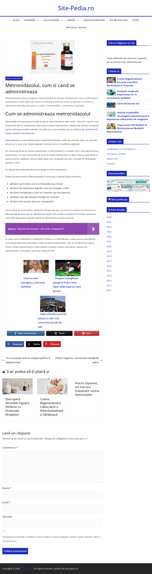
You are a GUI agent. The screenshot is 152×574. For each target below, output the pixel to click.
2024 (109, 226)
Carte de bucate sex (128, 103)
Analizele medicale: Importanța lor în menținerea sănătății (123, 94)
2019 (109, 251)
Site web (7, 516)
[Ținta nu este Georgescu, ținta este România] (36, 268)
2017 (109, 261)
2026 (109, 217)
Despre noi (112, 158)
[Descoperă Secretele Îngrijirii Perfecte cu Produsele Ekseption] (17, 380)
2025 (109, 222)
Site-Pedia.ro (76, 8)
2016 (109, 266)
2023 (109, 231)
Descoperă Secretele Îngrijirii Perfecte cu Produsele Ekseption (17, 407)
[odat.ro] (128, 185)
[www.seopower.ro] (128, 180)
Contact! (111, 163)
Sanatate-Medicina (94, 20)
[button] (37, 20)
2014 (109, 275)
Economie (29, 20)
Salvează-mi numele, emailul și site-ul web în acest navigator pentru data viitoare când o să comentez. (51, 539)
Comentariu (10, 447)
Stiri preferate (119, 199)
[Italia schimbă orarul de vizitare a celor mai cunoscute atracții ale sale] (53, 304)
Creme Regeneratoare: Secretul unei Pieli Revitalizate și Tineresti (124, 82)
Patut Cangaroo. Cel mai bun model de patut (77, 360)
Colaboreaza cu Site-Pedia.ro (121, 149)
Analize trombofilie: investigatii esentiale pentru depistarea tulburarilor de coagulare (128, 116)
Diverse (71, 20)
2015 (109, 270)
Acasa (16, 20)
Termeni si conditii (116, 153)
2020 (109, 246)
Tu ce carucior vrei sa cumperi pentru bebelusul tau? (28, 360)
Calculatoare (51, 20)
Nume (6, 488)
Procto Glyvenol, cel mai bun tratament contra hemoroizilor (87, 389)
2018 (109, 256)
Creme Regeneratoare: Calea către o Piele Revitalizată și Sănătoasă (51, 407)
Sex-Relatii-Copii (119, 20)
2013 (109, 280)
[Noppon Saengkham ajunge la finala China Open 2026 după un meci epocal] (68, 268)
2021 (109, 241)
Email (6, 502)
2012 (109, 285)
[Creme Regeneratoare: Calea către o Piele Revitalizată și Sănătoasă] (52, 380)
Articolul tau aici (76, 27)
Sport (135, 20)
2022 (109, 236)
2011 (109, 290)
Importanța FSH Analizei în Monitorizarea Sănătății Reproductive (127, 128)
